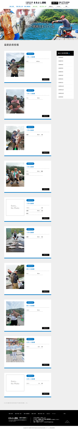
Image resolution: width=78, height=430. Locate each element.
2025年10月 (61, 93)
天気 (66, 6)
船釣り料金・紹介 (43, 6)
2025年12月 (61, 86)
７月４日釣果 (30, 167)
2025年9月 (60, 96)
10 (23, 402)
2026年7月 (60, 61)
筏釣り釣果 (12, 6)
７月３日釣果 (30, 232)
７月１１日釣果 (30, 57)
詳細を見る (46, 79)
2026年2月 (60, 79)
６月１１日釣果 (30, 342)
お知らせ (50, 6)
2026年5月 (60, 68)
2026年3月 (60, 75)
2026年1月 (60, 82)
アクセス (58, 6)
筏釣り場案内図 (27, 6)
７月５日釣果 (30, 130)
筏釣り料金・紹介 (19, 6)
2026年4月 (60, 71)
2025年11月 (61, 89)
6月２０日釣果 (30, 269)
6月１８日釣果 (30, 305)
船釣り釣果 (35, 6)
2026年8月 (60, 57)
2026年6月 (60, 64)
